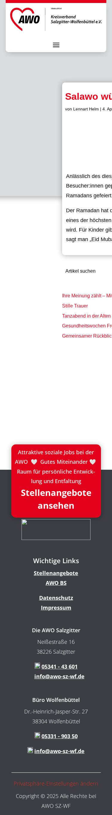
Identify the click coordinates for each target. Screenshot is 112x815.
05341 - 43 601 (60, 666)
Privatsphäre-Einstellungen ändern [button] (56, 783)
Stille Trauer (75, 305)
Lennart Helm (86, 109)
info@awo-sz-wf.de (59, 676)
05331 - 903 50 (60, 736)
